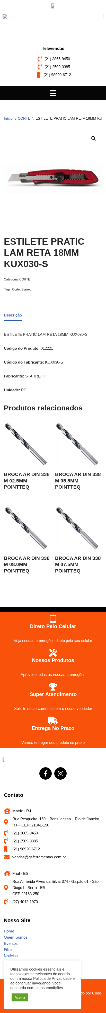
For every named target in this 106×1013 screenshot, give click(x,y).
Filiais (8, 949)
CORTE (24, 118)
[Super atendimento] (53, 687)
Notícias (11, 956)
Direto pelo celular (53, 626)
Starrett (26, 289)
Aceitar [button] (20, 997)
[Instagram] (60, 773)
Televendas (53, 48)
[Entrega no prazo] (53, 721)
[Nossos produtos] (53, 653)
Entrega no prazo (53, 728)
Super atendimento (53, 694)
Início (8, 118)
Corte (16, 289)
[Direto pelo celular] (53, 619)
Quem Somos (16, 937)
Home (9, 931)
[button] (53, 93)
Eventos (11, 943)
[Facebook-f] (45, 773)
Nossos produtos (53, 660)
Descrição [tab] (13, 315)
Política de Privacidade (52, 978)
